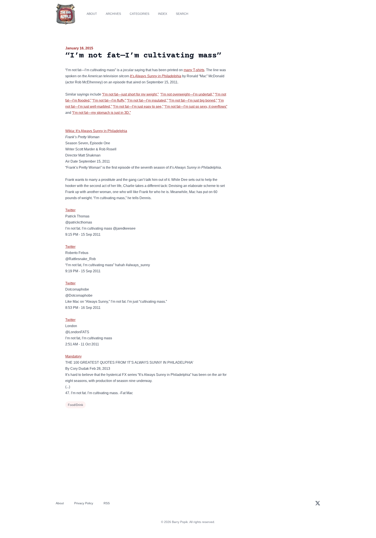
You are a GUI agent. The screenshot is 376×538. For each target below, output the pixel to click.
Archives (113, 13)
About (92, 13)
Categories (139, 13)
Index (162, 13)
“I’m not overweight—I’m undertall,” (187, 94)
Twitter (70, 210)
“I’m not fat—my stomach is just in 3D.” (101, 112)
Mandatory (73, 356)
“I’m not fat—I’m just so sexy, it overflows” (195, 106)
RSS (107, 503)
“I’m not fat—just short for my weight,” (130, 94)
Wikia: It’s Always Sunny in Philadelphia (96, 131)
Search (182, 13)
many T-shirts (194, 70)
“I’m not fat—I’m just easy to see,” (138, 106)
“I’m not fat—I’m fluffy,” (109, 100)
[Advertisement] (271, 79)
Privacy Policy (83, 503)
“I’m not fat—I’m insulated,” (147, 100)
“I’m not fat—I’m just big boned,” (193, 100)
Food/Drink (75, 405)
